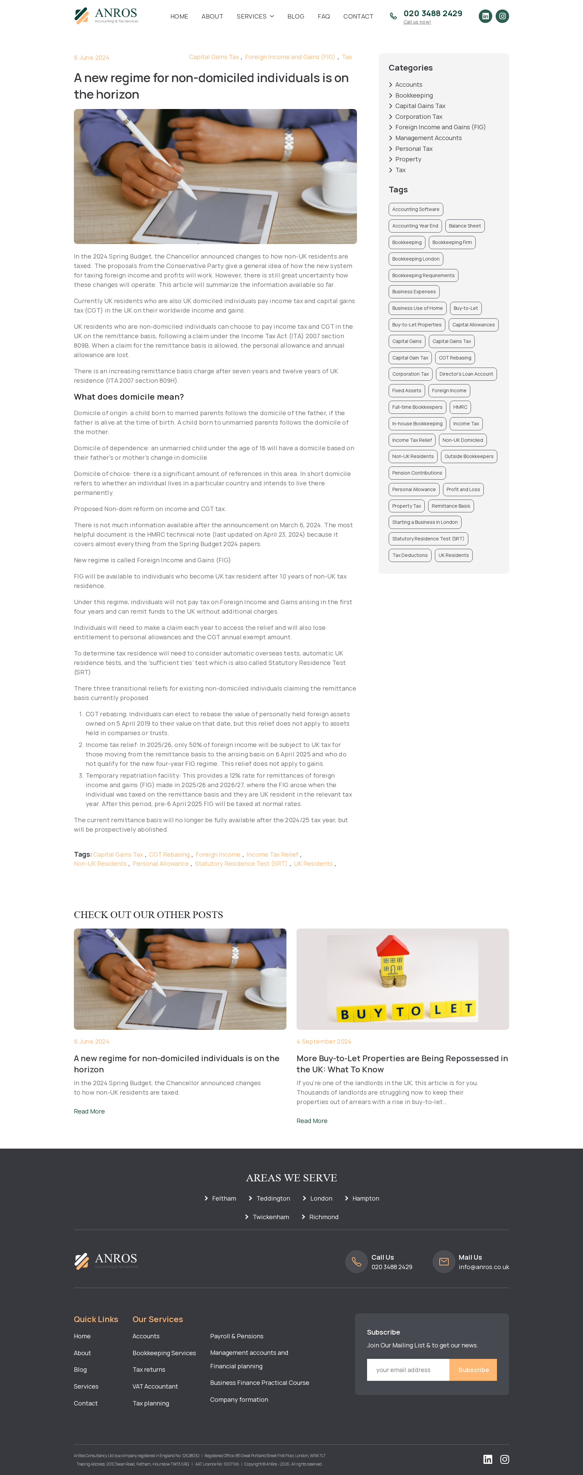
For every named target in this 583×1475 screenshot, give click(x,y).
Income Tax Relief (272, 854)
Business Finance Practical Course (259, 1382)
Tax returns (149, 1369)
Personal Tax (414, 149)
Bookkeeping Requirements (423, 275)
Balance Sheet (465, 225)
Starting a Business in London (425, 522)
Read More (89, 1111)
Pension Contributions (417, 473)
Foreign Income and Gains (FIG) (290, 57)
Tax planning (151, 1403)
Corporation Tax (418, 116)
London (321, 1198)
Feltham (224, 1198)
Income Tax (466, 423)
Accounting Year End (415, 225)
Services (252, 16)
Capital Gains (407, 341)
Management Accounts (428, 138)
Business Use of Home (417, 308)
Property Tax (406, 506)
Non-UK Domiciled (463, 440)
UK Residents (313, 863)
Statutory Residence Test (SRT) (241, 863)
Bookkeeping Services (164, 1353)
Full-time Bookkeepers (417, 407)
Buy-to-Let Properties (417, 324)
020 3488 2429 (391, 1267)
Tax (347, 57)
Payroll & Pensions (236, 1336)
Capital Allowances (473, 324)
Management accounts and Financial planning (249, 1359)
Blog (295, 16)
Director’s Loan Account (466, 374)
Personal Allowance (161, 863)
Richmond (324, 1217)
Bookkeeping (414, 95)
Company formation (239, 1399)
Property (408, 159)
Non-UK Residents (100, 863)
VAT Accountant (155, 1386)
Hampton (366, 1198)
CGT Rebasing (169, 854)
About (212, 16)
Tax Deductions (410, 555)
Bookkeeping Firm (452, 242)
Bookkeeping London (416, 259)
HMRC (460, 407)
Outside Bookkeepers (469, 456)
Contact (358, 16)
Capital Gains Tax (214, 57)
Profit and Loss (463, 489)
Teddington (273, 1198)
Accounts (408, 84)
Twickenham (271, 1217)
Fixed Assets (406, 390)
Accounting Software (416, 209)
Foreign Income (218, 854)
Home (179, 16)
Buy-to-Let (466, 308)
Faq (324, 16)
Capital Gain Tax (410, 357)
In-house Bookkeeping (417, 423)
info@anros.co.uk (484, 1267)
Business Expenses (414, 291)
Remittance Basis (451, 506)
